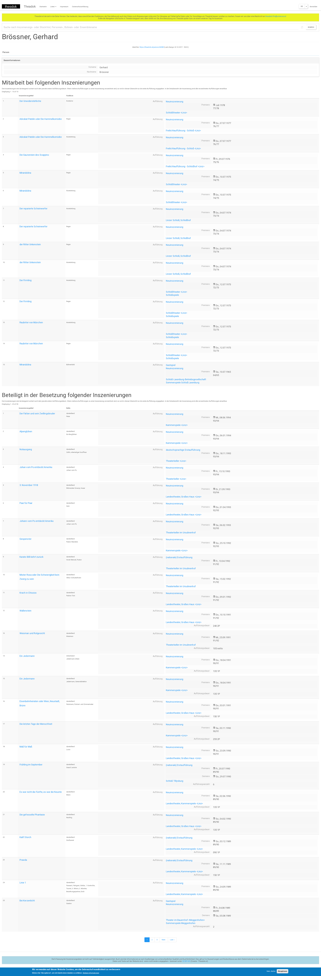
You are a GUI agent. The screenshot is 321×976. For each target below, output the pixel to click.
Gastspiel (170, 365)
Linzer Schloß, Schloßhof (178, 220)
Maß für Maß (26, 746)
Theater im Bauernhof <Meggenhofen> (185, 920)
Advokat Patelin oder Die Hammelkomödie (41, 119)
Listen (52, 7)
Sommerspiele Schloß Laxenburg (182, 382)
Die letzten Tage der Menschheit (36, 724)
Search (311, 27)
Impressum (64, 7)
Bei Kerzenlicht (27, 900)
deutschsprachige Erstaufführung (183, 450)
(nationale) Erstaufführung (179, 557)
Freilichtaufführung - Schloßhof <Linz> (185, 166)
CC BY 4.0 (186, 961)
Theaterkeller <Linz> (176, 461)
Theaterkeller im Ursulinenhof (181, 532)
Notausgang (26, 449)
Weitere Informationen (91, 973)
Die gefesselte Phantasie (32, 814)
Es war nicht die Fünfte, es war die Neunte (41, 792)
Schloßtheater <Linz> (176, 112)
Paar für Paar (26, 503)
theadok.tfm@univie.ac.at (276, 16)
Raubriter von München (31, 322)
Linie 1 (23, 882)
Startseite (43, 7)
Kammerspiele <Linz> (177, 425)
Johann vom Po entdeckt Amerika (36, 521)
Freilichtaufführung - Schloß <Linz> (183, 130)
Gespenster (25, 539)
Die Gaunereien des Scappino (34, 155)
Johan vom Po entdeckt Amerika (36, 467)
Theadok (30, 6)
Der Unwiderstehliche (30, 101)
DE (302, 6)
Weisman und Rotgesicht (32, 633)
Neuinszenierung (174, 101)
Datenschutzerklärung (80, 7)
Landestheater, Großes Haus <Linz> (183, 496)
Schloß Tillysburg (174, 781)
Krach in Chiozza (28, 592)
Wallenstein (25, 610)
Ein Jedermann (27, 656)
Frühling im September (31, 764)
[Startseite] (12, 6)
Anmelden (313, 7)
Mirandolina (25, 172)
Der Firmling (25, 280)
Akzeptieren (282, 971)
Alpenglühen (26, 431)
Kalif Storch (25, 837)
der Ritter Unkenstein (30, 244)
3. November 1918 (29, 485)
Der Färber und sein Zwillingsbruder (37, 413)
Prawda (23, 860)
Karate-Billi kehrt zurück (32, 557)
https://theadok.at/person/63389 (152, 47)
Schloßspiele (172, 295)
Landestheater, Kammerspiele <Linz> (184, 803)
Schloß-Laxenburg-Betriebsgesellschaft (186, 379)
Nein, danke (271, 971)
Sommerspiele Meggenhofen (180, 923)
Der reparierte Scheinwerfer (34, 208)
